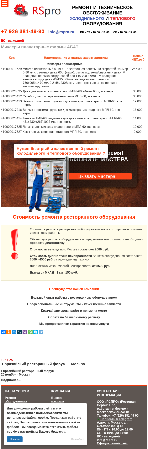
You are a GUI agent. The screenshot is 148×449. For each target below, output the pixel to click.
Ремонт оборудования (16, 399)
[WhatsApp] (30, 332)
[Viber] (25, 332)
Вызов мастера (57, 399)
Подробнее (77, 439)
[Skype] (35, 332)
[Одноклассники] (8, 332)
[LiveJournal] (19, 332)
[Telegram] (41, 332)
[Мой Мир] (14, 332)
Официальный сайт (112, 443)
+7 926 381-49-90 (23, 31)
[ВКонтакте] (3, 332)
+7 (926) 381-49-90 (125, 415)
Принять (14, 439)
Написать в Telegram (116, 419)
